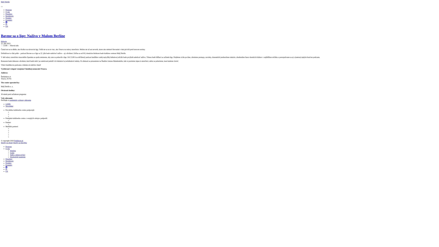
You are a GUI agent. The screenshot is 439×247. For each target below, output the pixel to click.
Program (8, 10)
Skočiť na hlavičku (20, 143)
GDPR (8, 104)
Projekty (8, 18)
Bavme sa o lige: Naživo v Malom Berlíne (33, 36)
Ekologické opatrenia (17, 157)
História (13, 151)
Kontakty (8, 20)
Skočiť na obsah (7, 143)
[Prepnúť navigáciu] (2, 6)
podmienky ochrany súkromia (20, 100)
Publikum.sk (18, 141)
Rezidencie (9, 16)
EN (6, 26)
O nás (7, 12)
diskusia (4, 41)
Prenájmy (8, 14)
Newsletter (9, 106)
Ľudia (12, 153)
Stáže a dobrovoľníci (17, 155)
